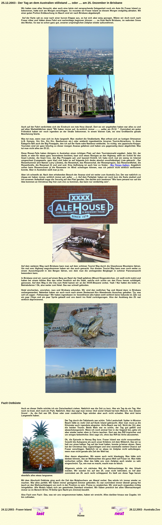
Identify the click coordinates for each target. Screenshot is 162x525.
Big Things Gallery (119, 165)
